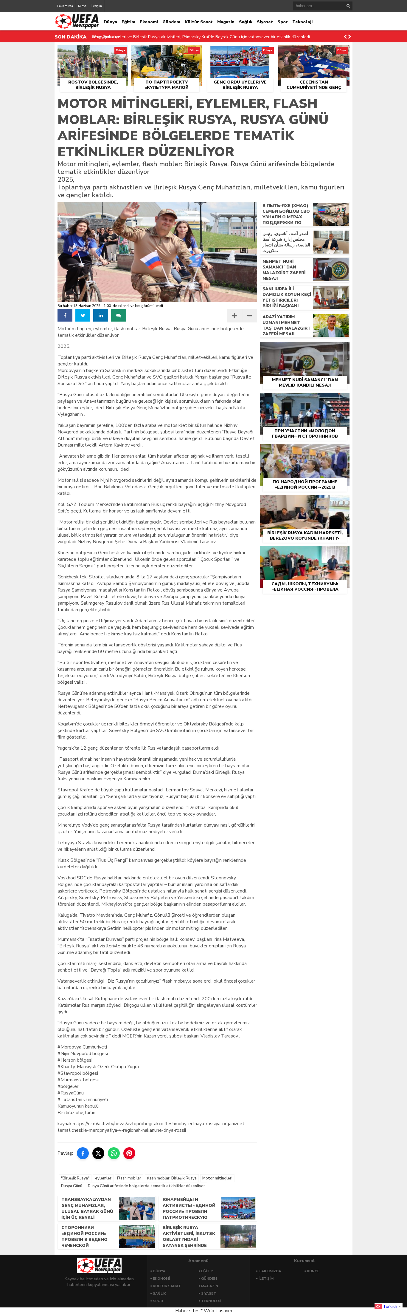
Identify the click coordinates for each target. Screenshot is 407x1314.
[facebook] (65, 315)
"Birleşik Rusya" (75, 1178)
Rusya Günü (71, 1186)
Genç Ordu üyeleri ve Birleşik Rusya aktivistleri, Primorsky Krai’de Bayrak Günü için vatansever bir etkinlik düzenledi (201, 37)
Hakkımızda (65, 6)
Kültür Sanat (199, 22)
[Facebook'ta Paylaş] (83, 1153)
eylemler (103, 1178)
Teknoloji (302, 22)
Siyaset (265, 22)
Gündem (171, 22)
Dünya (110, 22)
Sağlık (245, 22)
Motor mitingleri (217, 1178)
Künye (82, 6)
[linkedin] (100, 315)
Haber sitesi (188, 1310)
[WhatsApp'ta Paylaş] (114, 1153)
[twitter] (82, 315)
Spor (282, 22)
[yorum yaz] (118, 315)
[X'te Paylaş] (98, 1153)
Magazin (225, 22)
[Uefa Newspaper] (77, 27)
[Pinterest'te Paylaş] (129, 1153)
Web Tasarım (218, 1310)
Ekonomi (149, 22)
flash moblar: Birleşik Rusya (172, 1178)
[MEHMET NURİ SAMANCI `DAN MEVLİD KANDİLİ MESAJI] (304, 349)
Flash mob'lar (129, 1178)
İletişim (96, 6)
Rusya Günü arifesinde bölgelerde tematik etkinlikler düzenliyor (146, 1186)
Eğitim (128, 22)
